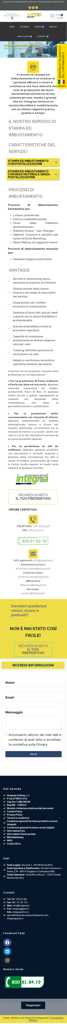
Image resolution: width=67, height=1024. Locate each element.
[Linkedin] (33, 7)
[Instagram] (36, 7)
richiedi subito (33, 497)
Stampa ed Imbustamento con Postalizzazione (28, 162)
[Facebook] (29, 7)
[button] (33, 1005)
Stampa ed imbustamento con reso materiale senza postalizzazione (29, 174)
